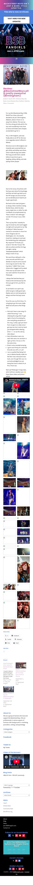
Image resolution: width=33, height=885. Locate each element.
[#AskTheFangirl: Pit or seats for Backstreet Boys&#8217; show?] (9, 673)
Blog (4, 821)
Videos (5, 103)
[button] (9, 393)
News (5, 823)
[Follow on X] (13, 835)
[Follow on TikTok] (23, 835)
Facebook (7, 737)
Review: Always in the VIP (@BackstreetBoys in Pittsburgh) (8, 695)
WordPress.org (7, 811)
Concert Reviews (11, 101)
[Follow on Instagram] (16, 835)
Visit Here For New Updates (16, 20)
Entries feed (6, 806)
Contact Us (6, 828)
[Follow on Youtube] (20, 835)
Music (17, 101)
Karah (6, 99)
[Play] (6, 767)
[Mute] (25, 767)
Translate (17, 787)
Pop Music (21, 101)
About (5, 819)
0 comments (11, 103)
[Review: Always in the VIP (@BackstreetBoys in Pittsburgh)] (8, 689)
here (12, 332)
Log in (5, 803)
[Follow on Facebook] (9, 835)
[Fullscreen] (27, 767)
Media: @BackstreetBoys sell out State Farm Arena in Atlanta (21, 672)
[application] (16, 761)
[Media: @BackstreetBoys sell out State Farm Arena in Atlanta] (21, 665)
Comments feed (8, 809)
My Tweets (6, 747)
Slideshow (27, 101)
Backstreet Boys (20, 99)
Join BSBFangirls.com (9, 825)
